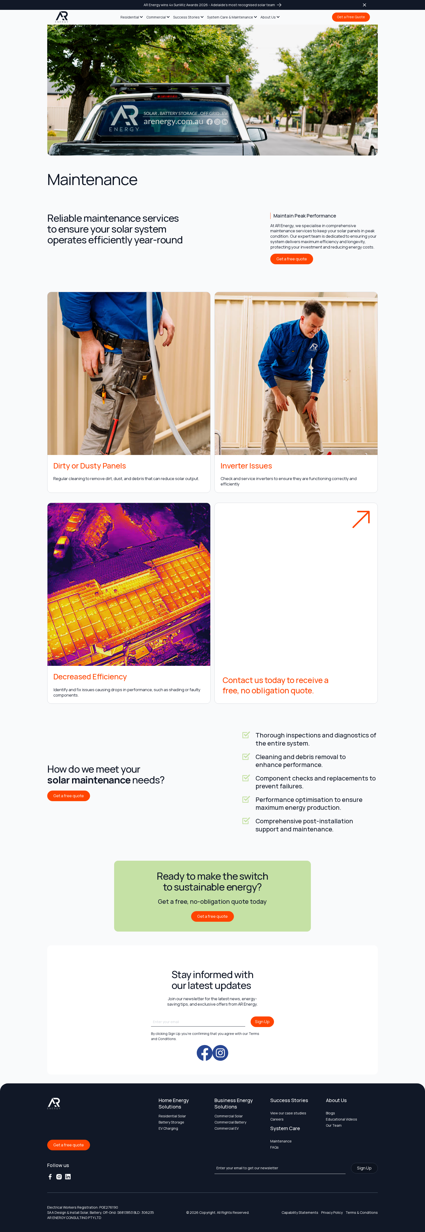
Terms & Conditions (362, 1212)
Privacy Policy (332, 1212)
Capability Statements (300, 1212)
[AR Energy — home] (61, 17)
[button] (132, 17)
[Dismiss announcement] (364, 5)
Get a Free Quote (351, 17)
